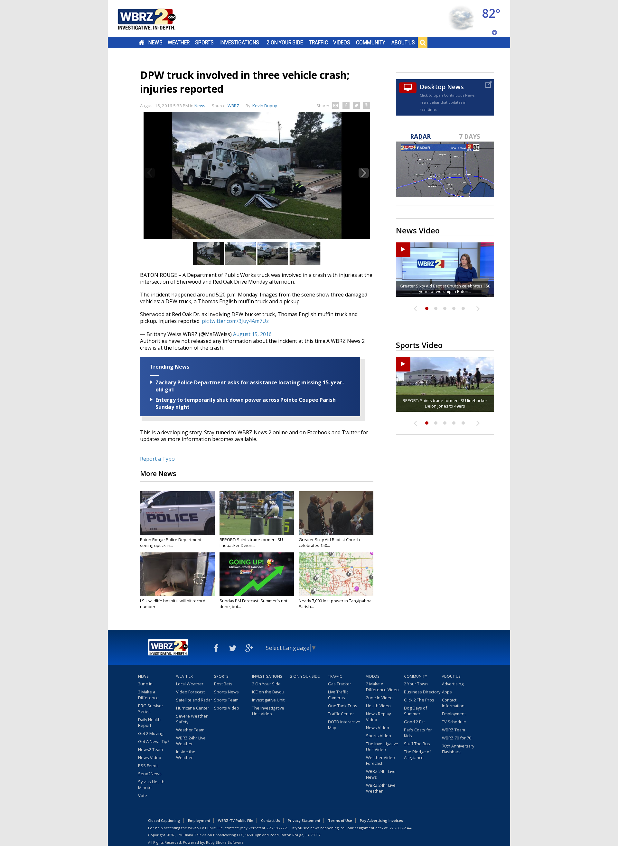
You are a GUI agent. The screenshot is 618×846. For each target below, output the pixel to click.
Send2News (150, 773)
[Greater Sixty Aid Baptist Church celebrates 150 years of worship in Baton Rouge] (336, 513)
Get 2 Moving (150, 733)
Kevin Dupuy (264, 105)
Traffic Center (341, 714)
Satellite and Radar (194, 700)
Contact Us (270, 820)
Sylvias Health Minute (151, 784)
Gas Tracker (339, 684)
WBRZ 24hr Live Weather (191, 741)
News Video (149, 757)
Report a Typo (157, 458)
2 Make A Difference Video (382, 686)
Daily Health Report (149, 722)
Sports (204, 42)
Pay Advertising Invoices (381, 820)
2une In (145, 684)
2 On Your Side (285, 42)
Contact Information (453, 703)
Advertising (453, 684)
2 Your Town (416, 684)
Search (423, 42)
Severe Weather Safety (192, 719)
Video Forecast (190, 692)
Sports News (226, 692)
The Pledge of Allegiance (417, 754)
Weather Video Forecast (380, 760)
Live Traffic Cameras (338, 694)
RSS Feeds (148, 765)
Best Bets (223, 684)
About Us (403, 42)
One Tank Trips (342, 706)
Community (370, 42)
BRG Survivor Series (150, 708)
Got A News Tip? (153, 741)
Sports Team (226, 700)
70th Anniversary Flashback (458, 749)
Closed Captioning (164, 820)
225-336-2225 (277, 827)
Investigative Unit (268, 700)
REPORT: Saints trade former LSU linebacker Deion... (251, 542)
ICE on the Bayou (268, 692)
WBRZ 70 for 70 (456, 738)
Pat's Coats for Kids (418, 732)
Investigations (239, 42)
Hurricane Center (192, 708)
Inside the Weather (185, 754)
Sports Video (226, 708)
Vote (142, 795)
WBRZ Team (453, 730)
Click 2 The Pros (419, 700)
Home (141, 42)
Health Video (378, 706)
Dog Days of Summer (415, 711)
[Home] (154, 18)
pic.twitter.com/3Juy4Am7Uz (235, 320)
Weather (179, 42)
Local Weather (189, 684)
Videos (341, 42)
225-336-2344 (400, 827)
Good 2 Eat (414, 722)
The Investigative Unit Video (268, 711)
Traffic (318, 42)
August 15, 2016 (252, 334)
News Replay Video (378, 716)
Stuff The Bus (417, 744)
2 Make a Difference (148, 694)
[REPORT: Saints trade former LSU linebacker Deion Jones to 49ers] (257, 513)
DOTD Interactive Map (344, 724)
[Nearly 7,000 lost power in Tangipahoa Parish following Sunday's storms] (336, 574)
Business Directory (422, 692)
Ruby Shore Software (225, 842)
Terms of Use (340, 820)
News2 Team (150, 749)
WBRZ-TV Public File (235, 820)
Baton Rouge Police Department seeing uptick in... (170, 542)
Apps (447, 692)
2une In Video (379, 697)
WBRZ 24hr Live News (381, 774)
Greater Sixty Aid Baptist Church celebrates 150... (329, 542)
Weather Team (190, 730)
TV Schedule (454, 722)
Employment (454, 714)
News (155, 42)
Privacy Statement (304, 820)
